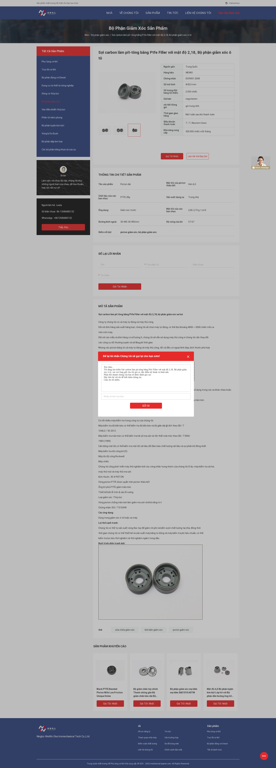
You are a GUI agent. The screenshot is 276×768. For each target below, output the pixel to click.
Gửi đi (146, 405)
